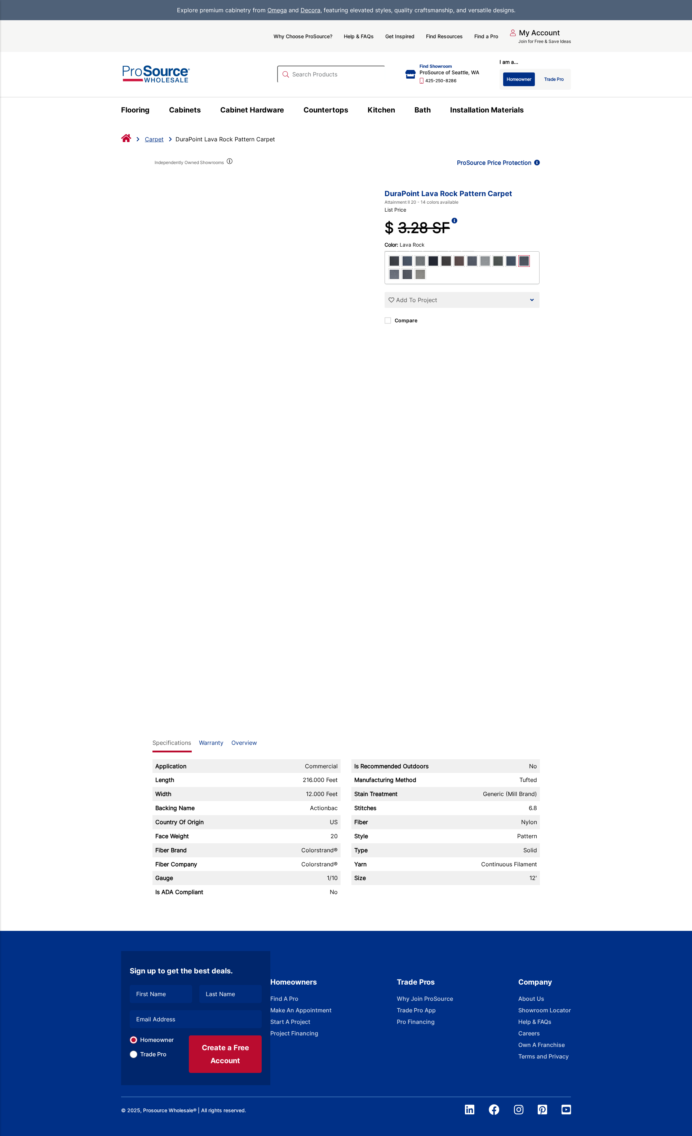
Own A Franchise (541, 1044)
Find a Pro (486, 36)
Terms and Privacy (543, 1056)
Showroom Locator (544, 1010)
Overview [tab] (244, 742)
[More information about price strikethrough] (454, 228)
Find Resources (444, 36)
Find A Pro (284, 998)
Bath (422, 110)
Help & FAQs (359, 36)
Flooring (135, 110)
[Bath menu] (434, 111)
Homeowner (157, 1039)
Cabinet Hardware (252, 110)
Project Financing (294, 1033)
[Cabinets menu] (205, 111)
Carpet (154, 139)
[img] (229, 162)
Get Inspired (399, 36)
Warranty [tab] (211, 742)
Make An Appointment (301, 1010)
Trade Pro (153, 1054)
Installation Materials (487, 110)
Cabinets (185, 110)
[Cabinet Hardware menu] (288, 111)
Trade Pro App (416, 1010)
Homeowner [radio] (519, 79)
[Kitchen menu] (399, 111)
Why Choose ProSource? (303, 36)
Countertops (325, 110)
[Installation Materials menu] (527, 111)
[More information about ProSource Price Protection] (535, 162)
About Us (531, 998)
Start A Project (290, 1021)
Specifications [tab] (171, 742)
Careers (529, 1033)
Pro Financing (416, 1021)
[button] (535, 32)
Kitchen (381, 110)
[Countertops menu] (352, 111)
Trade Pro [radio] (554, 79)
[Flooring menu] (153, 111)
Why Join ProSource (425, 998)
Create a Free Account (225, 1054)
